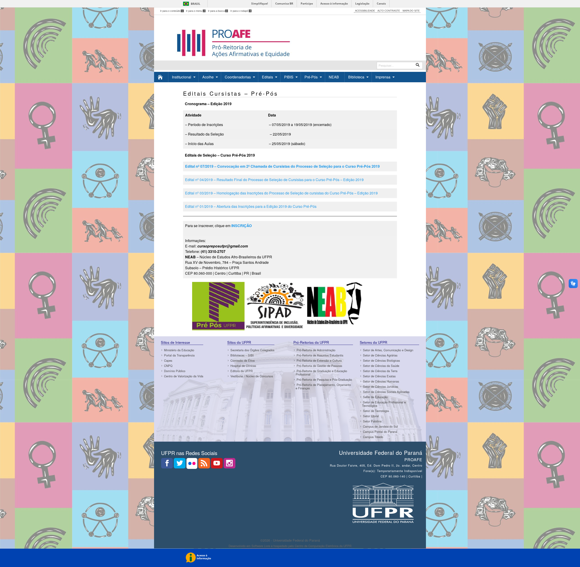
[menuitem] (161, 77)
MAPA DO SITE (411, 10)
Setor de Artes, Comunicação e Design (388, 350)
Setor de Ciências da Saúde (381, 365)
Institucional (181, 77)
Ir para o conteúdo (171, 11)
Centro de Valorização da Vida (183, 376)
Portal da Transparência (179, 355)
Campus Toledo (373, 437)
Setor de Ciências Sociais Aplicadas (386, 392)
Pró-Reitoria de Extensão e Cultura (319, 360)
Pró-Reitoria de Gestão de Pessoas (319, 365)
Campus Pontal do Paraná (380, 431)
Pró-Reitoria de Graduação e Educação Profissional (321, 372)
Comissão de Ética (242, 360)
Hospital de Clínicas (243, 365)
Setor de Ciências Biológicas (381, 360)
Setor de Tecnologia (376, 411)
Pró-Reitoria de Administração (316, 350)
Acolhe (208, 77)
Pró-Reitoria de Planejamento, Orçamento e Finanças (323, 386)
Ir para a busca (217, 11)
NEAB (334, 77)
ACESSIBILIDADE (365, 10)
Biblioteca (356, 77)
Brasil (195, 4)
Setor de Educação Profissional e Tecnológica (384, 404)
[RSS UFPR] (204, 464)
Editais (267, 77)
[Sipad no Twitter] (180, 464)
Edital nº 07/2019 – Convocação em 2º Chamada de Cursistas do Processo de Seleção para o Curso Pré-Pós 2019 (282, 166)
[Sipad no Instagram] (229, 464)
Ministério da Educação (179, 350)
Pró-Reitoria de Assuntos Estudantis (320, 355)
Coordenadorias (238, 77)
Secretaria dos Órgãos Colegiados (252, 350)
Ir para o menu (195, 11)
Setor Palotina (372, 421)
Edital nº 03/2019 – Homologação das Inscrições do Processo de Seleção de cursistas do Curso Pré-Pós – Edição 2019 (281, 193)
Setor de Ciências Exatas (379, 376)
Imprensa (382, 77)
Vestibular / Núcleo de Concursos (251, 376)
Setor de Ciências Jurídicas (380, 386)
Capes (168, 360)
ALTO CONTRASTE (388, 10)
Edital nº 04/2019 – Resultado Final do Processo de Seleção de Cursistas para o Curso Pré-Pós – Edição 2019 (274, 179)
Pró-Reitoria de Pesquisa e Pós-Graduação (324, 379)
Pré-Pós (311, 77)
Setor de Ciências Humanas (381, 381)
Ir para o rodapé (240, 11)
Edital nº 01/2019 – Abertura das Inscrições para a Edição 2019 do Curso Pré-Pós (251, 206)
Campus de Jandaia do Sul (380, 426)
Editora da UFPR (241, 371)
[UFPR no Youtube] (217, 464)
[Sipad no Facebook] (167, 464)
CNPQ (168, 365)
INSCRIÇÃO (241, 225)
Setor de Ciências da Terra (380, 371)
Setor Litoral (371, 416)
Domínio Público (174, 371)
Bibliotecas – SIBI (242, 355)
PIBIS (288, 77)
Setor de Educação (375, 397)
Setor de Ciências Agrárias (380, 355)
